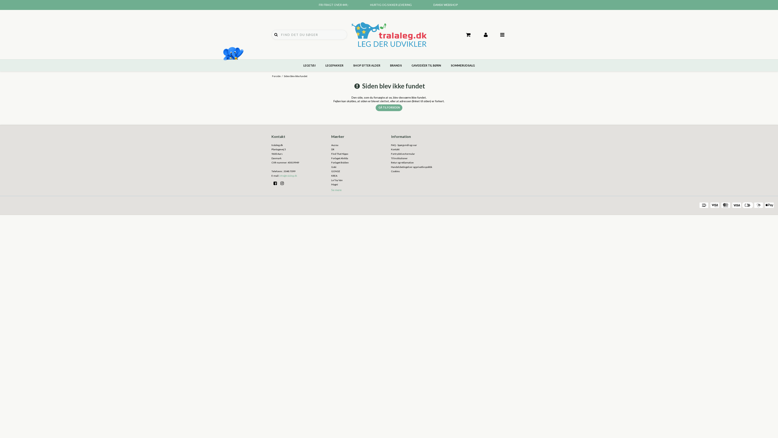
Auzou (334, 145)
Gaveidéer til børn (426, 65)
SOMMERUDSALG (463, 65)
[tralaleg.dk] (389, 34)
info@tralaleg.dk (288, 175)
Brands (396, 65)
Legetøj (309, 65)
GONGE (335, 171)
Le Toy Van (337, 180)
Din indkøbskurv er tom (468, 35)
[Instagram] (283, 183)
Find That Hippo (339, 153)
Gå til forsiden (389, 107)
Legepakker (334, 65)
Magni (334, 184)
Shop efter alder (366, 65)
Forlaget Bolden (340, 162)
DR (332, 149)
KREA (334, 175)
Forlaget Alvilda (339, 158)
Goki (333, 167)
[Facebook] (277, 183)
